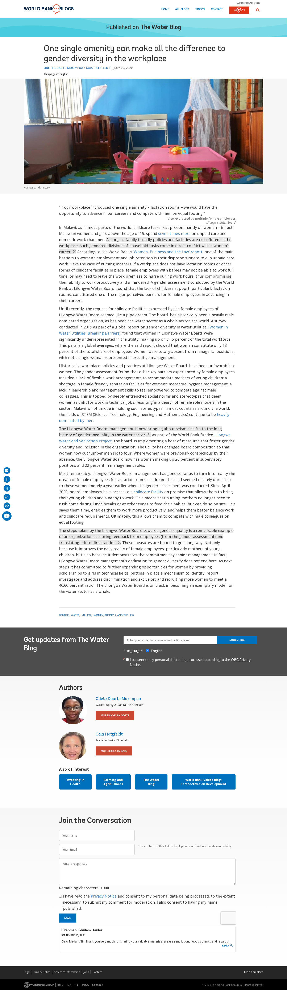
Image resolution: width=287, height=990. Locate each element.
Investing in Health (75, 782)
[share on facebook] (7, 479)
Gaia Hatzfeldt (98, 67)
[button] (257, 10)
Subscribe (237, 639)
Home (165, 9)
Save (67, 917)
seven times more (174, 233)
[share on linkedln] (7, 497)
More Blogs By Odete (115, 715)
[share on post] (7, 488)
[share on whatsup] (7, 505)
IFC (77, 985)
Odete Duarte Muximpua (63, 67)
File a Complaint (253, 972)
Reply (225, 945)
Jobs (86, 972)
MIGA (85, 985)
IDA (69, 985)
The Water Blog (161, 27)
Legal (27, 972)
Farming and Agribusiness (113, 782)
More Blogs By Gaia (114, 751)
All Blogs (182, 9)
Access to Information (67, 972)
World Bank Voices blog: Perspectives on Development (203, 782)
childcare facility (148, 491)
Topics (200, 9)
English (64, 74)
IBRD (60, 985)
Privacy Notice (104, 896)
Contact (217, 9)
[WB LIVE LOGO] (239, 10)
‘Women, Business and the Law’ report (168, 251)
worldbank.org (248, 3)
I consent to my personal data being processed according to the (190, 662)
